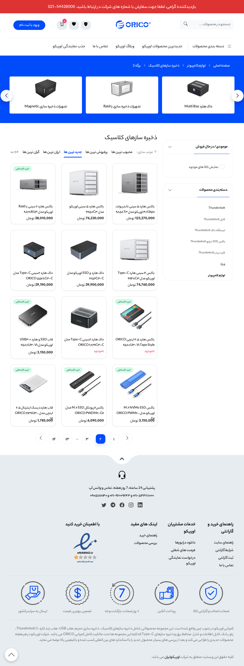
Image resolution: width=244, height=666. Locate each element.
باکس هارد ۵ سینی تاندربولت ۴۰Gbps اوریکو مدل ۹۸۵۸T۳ (135, 209)
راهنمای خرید (148, 536)
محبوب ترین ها (122, 152)
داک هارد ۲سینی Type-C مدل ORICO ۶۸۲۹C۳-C (84, 342)
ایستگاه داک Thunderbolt (210, 230)
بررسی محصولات (145, 543)
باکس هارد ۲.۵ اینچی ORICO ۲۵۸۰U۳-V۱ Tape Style (135, 342)
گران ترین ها (31, 152)
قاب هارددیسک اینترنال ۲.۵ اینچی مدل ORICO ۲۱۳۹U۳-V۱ (34, 413)
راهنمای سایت (224, 543)
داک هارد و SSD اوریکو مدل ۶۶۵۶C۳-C (85, 276)
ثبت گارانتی (226, 558)
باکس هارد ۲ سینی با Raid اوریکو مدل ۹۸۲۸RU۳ (36, 209)
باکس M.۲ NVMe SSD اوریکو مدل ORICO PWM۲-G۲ (136, 413)
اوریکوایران (172, 657)
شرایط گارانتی (224, 550)
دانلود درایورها (185, 543)
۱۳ (67, 439)
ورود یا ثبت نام (29, 25)
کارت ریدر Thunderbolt (211, 253)
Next (237, 96)
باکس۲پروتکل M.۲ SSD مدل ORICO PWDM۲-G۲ (84, 410)
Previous (6, 96)
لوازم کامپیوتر (196, 66)
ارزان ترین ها (51, 152)
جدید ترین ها (73, 152)
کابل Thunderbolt (214, 219)
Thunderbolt (216, 208)
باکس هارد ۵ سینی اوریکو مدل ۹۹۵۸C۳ (86, 209)
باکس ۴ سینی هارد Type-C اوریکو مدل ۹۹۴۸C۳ (136, 276)
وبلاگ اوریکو (125, 47)
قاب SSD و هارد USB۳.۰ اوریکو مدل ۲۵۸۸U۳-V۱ (36, 342)
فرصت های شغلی (183, 550)
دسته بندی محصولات (208, 47)
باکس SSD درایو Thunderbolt (207, 241)
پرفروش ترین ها (97, 152)
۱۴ (54, 439)
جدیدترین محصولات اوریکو (162, 47)
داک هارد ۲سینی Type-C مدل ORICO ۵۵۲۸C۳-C (33, 276)
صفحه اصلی (221, 66)
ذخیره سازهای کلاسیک (163, 66)
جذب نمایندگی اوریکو (69, 47)
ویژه (222, 264)
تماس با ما (100, 47)
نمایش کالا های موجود (203, 167)
